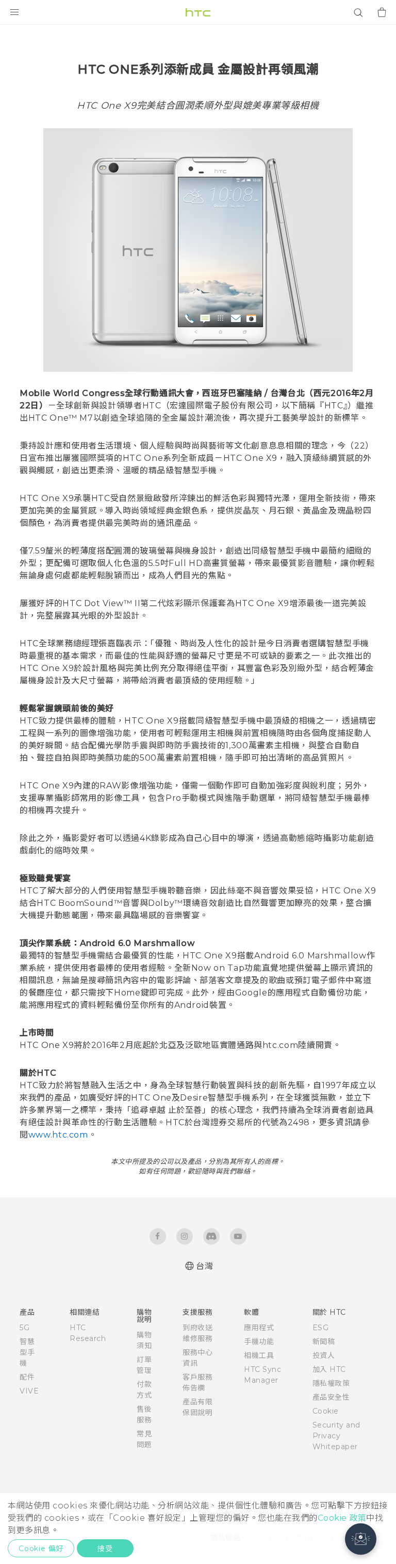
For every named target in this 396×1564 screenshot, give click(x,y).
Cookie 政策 (342, 1518)
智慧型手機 (27, 1352)
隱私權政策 (331, 1383)
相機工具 (259, 1355)
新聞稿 (323, 1341)
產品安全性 (331, 1397)
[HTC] (198, 12)
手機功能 (259, 1341)
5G (24, 1327)
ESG (320, 1327)
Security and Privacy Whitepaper (336, 1435)
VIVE (29, 1391)
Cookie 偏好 (41, 1548)
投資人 (323, 1355)
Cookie (325, 1411)
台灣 (204, 1266)
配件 (27, 1377)
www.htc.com (58, 1135)
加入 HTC (329, 1369)
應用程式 (259, 1327)
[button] (360, 1539)
